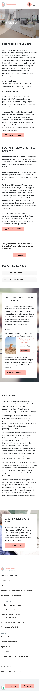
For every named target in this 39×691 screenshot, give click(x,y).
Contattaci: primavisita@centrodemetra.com (17, 590)
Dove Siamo (5, 580)
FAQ (2, 585)
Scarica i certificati (14, 545)
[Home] (8, 569)
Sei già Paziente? (11, 595)
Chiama (28, 686)
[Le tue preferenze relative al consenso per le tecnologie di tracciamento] (3, 687)
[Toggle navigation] (34, 4)
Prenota (12, 686)
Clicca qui (19, 255)
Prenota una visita (14, 135)
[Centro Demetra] (9, 5)
